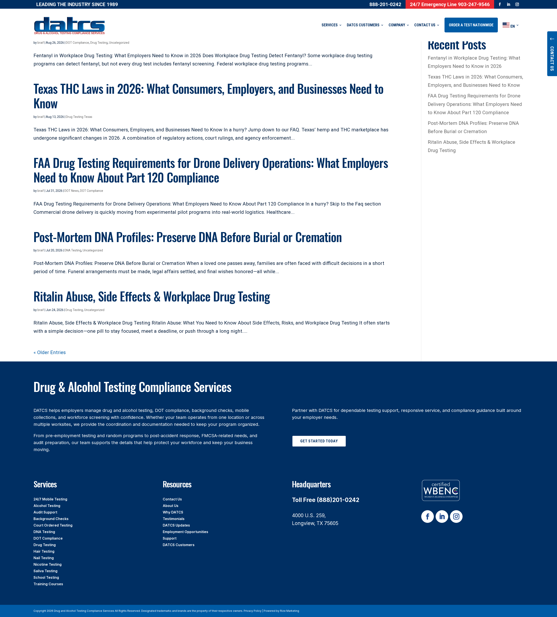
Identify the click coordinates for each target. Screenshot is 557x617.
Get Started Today (319, 441)
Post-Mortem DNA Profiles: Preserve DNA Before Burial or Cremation (188, 236)
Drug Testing (99, 42)
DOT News (71, 190)
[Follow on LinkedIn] (508, 4)
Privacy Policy (253, 610)
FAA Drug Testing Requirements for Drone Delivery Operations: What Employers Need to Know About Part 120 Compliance (211, 169)
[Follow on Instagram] (517, 4)
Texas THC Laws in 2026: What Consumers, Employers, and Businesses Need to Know (208, 95)
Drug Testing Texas (79, 117)
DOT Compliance (77, 42)
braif (40, 42)
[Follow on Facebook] (499, 4)
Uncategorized (119, 42)
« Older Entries (50, 352)
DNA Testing (72, 250)
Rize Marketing (289, 610)
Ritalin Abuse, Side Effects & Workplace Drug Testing (152, 296)
